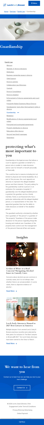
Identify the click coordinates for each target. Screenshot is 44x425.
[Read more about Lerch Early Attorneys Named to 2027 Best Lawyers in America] (22, 309)
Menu (35, 3)
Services (13, 11)
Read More (10, 291)
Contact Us (21, 388)
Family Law (21, 11)
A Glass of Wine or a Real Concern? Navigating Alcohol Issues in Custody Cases (20, 270)
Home (6, 11)
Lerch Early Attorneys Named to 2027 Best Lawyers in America (21, 324)
